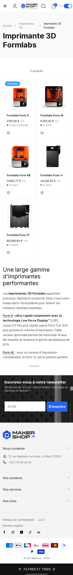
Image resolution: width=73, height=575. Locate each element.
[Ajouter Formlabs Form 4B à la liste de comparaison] (8, 193)
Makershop (36, 558)
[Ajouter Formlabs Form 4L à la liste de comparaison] (42, 133)
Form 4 (8, 315)
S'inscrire (57, 407)
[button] (5, 6)
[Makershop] (19, 438)
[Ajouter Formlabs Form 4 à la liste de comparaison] (8, 133)
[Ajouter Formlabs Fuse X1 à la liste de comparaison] (8, 253)
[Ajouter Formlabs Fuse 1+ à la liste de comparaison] (42, 193)
